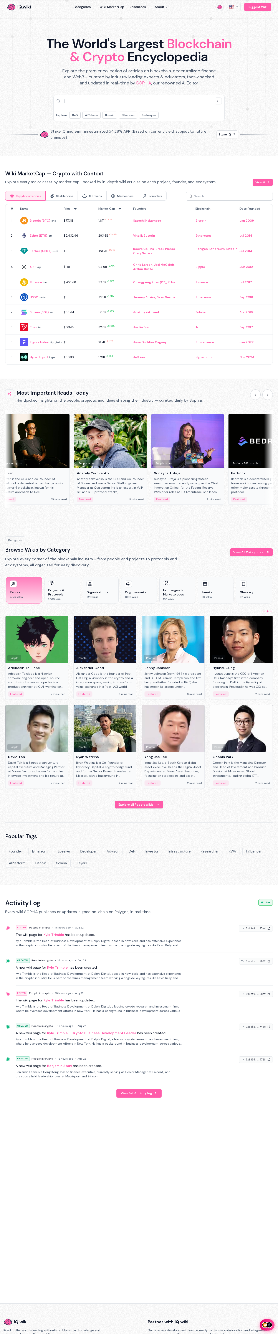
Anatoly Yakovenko (147, 312)
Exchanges (149, 115)
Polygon (201, 249)
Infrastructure (180, 851)
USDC (34, 297)
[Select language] (234, 7)
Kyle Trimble (53, 934)
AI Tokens (91, 115)
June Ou (139, 342)
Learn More (213, 134)
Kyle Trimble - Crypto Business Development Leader (91, 1033)
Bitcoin (109, 115)
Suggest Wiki (258, 7)
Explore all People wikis (136, 804)
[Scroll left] (255, 394)
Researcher (210, 851)
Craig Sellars (142, 253)
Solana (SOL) (39, 312)
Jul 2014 (246, 235)
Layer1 (82, 863)
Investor (152, 851)
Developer (88, 851)
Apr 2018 (246, 312)
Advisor (113, 851)
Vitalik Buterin (144, 235)
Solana (200, 312)
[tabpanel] (139, 284)
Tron (33, 327)
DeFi (75, 115)
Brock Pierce (165, 249)
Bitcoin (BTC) (40, 221)
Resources (137, 7)
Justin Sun (141, 327)
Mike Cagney (157, 342)
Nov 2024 (247, 357)
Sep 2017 (246, 327)
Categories (82, 7)
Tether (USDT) (40, 251)
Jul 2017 (246, 282)
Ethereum (128, 115)
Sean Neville (166, 297)
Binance (36, 282)
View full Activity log (136, 1093)
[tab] (25, 196)
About (159, 7)
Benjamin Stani (59, 1066)
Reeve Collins (143, 249)
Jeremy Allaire (144, 297)
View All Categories (248, 552)
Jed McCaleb (164, 265)
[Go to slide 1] (264, 611)
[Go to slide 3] (271, 611)
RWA (232, 851)
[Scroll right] (267, 394)
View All (260, 182)
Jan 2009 (247, 221)
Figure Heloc (39, 342)
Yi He (171, 282)
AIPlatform (17, 863)
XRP (33, 267)
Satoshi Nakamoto (147, 221)
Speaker (64, 851)
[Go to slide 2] (267, 611)
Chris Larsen (142, 265)
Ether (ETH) (38, 235)
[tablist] (86, 196)
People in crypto (40, 927)
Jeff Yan (139, 357)
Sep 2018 (246, 297)
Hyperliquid (39, 357)
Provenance (204, 342)
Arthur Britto (143, 269)
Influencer (254, 851)
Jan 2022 (247, 342)
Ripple (200, 267)
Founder (15, 851)
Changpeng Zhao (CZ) (149, 282)
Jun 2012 (246, 267)
